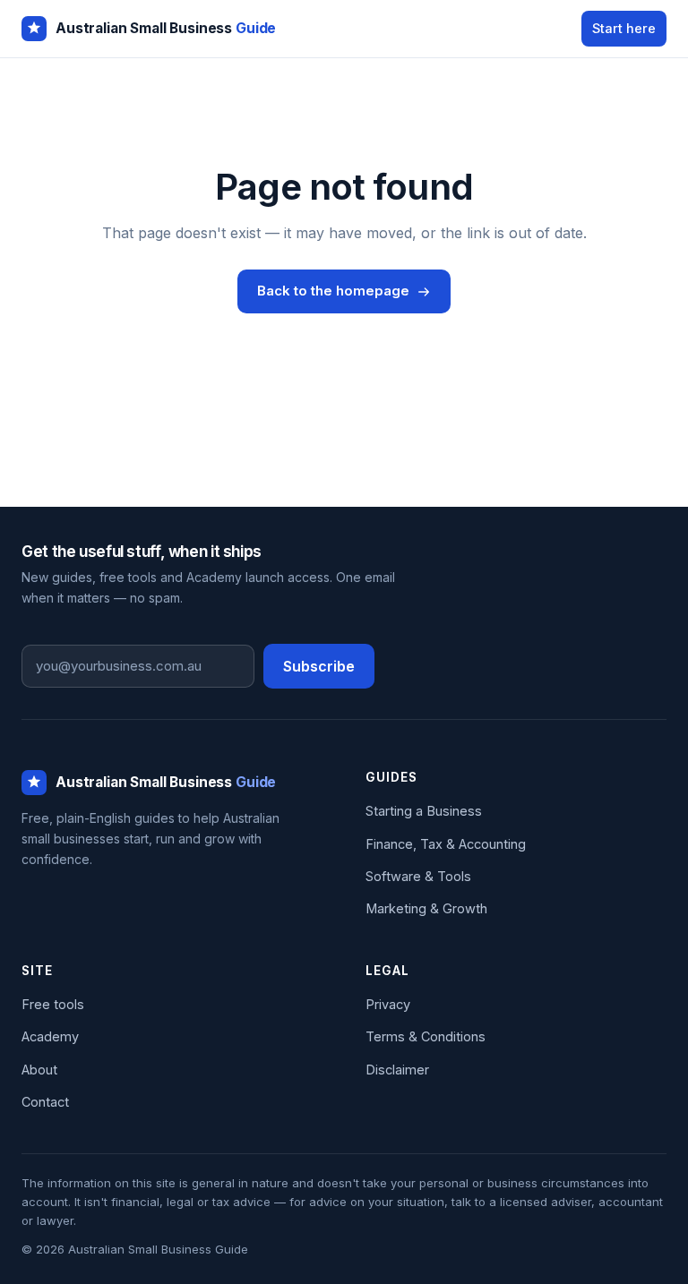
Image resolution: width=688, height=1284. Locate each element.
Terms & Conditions (426, 1036)
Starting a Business (424, 810)
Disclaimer (397, 1069)
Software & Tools (418, 876)
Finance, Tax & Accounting (446, 844)
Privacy (388, 1004)
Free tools (53, 1004)
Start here (624, 28)
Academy (50, 1036)
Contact (45, 1101)
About (39, 1069)
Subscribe (319, 666)
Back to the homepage (333, 290)
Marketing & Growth (426, 908)
